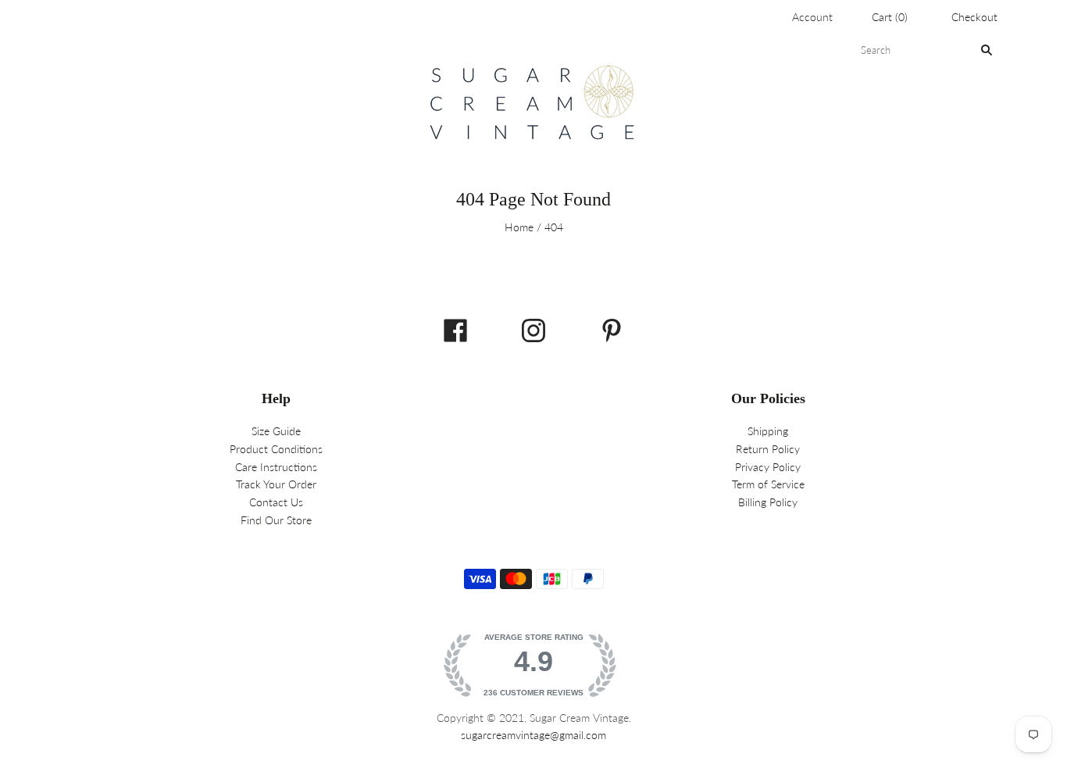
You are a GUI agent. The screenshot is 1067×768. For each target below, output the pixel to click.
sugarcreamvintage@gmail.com (533, 734)
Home (519, 227)
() (890, 16)
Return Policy (768, 448)
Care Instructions (276, 466)
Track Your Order (276, 484)
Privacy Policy (768, 466)
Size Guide (276, 431)
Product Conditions (276, 448)
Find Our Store (276, 520)
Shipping (768, 431)
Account (812, 16)
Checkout (974, 16)
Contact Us (276, 502)
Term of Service (768, 484)
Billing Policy (768, 502)
